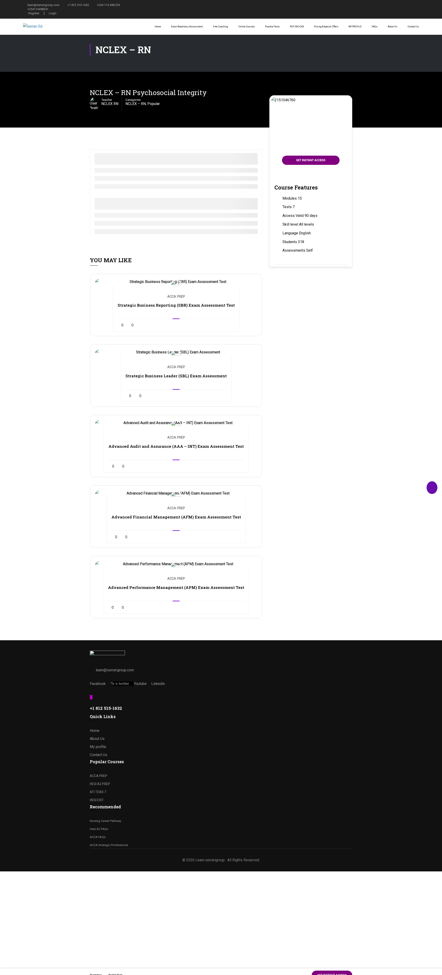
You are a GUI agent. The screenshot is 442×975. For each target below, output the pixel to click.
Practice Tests (272, 26)
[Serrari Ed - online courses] (40, 26)
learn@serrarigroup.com (43, 5)
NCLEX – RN (135, 104)
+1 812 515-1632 (78, 5)
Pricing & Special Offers (326, 26)
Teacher (106, 100)
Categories (133, 100)
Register (33, 13)
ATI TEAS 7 (98, 792)
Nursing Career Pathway (105, 821)
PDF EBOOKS (297, 26)
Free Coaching (220, 26)
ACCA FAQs (97, 837)
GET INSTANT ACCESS (311, 160)
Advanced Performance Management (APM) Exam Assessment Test (176, 587)
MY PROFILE (355, 26)
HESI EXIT (97, 800)
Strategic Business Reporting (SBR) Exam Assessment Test (176, 305)
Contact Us (413, 26)
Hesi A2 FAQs (99, 829)
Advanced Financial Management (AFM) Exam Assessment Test (176, 517)
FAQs (375, 26)
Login (52, 13)
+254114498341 (37, 9)
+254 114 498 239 (108, 5)
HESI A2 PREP (100, 784)
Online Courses (246, 26)
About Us (392, 26)
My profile (98, 747)
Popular (153, 104)
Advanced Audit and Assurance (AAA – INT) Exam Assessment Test (176, 446)
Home (158, 26)
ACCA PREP (98, 776)
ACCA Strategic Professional (109, 845)
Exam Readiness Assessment (187, 26)
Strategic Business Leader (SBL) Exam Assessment (176, 375)
